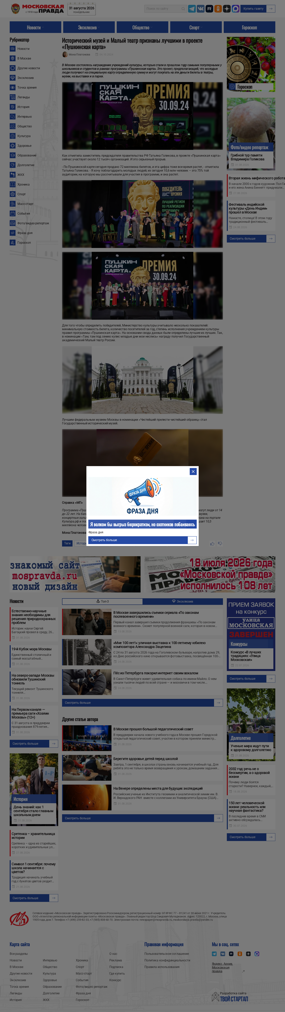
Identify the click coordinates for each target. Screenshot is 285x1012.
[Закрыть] (193, 471)
